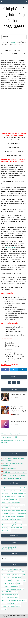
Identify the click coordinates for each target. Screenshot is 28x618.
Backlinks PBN (21, 572)
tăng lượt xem (5, 525)
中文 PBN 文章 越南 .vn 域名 (9, 437)
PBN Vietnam (5, 589)
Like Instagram (16, 502)
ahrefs (3, 488)
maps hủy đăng (15, 507)
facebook (13, 496)
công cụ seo (5, 493)
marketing (4, 580)
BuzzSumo (14, 490)
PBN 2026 (20, 583)
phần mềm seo (6, 513)
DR (3, 496)
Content (20, 575)
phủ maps (13, 513)
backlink (14, 488)
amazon (8, 488)
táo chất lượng (14, 597)
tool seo (10, 522)
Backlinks (4, 572)
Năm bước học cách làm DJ (19, 394)
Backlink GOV (21, 488)
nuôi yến (4, 583)
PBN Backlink (5, 586)
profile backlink (22, 513)
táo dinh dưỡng (6, 600)
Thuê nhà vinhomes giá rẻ (8, 547)
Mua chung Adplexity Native (18, 421)
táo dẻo (13, 600)
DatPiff (11, 493)
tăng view (4, 527)
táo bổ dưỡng (5, 597)
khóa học (14, 577)
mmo (9, 580)
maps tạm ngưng (6, 510)
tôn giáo (18, 603)
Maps (19, 577)
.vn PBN (4, 569)
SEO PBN (8, 592)
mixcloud (23, 510)
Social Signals (17, 519)
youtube (4, 530)
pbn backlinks (14, 586)
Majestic (18, 505)
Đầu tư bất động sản (7, 549)
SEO (3, 592)
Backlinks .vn (12, 572)
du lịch (3, 577)
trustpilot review (17, 522)
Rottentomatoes (20, 516)
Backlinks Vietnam (7, 575)
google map (21, 496)
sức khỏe (14, 592)
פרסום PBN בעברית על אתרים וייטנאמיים (14, 475)
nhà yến (23, 580)
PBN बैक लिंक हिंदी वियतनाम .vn (10, 469)
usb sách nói (11, 527)
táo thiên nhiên (6, 603)
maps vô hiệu (16, 510)
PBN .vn (13, 583)
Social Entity (8, 519)
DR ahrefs (7, 496)
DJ (24, 575)
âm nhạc (4, 609)
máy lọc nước (16, 580)
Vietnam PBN (5, 606)
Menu (14, 2)
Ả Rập (9, 530)
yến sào (18, 606)
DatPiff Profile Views (20, 493)
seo (3, 519)
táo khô (19, 600)
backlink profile (6, 490)
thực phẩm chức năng (8, 594)
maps (22, 505)
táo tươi (13, 603)
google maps (5, 499)
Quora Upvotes (10, 516)
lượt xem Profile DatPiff (8, 505)
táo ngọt (24, 600)
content (20, 490)
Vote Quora (19, 527)
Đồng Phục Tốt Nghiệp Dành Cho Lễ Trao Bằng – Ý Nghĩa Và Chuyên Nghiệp (18, 409)
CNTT (15, 575)
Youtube (12, 606)
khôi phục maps (6, 502)
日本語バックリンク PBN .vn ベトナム (13, 472)
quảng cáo (13, 589)
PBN (9, 583)
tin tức (16, 594)
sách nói (4, 522)
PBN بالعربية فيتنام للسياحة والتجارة (10, 434)
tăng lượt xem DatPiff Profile (18, 525)
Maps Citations (6, 507)
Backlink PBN (17, 569)
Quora (3, 516)
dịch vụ (8, 577)
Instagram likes (14, 499)
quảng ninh (20, 589)
